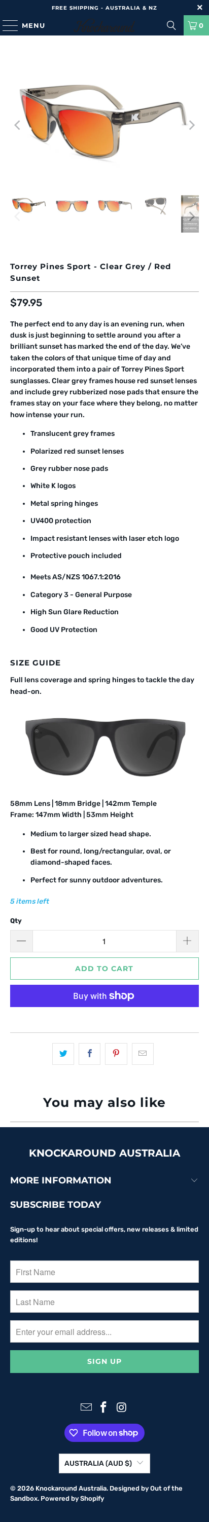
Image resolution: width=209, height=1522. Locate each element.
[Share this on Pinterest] (116, 1053)
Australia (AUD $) (98, 1463)
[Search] (171, 25)
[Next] (191, 124)
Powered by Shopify (72, 1498)
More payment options (104, 1019)
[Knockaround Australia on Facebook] (104, 1408)
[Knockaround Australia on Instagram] (121, 1408)
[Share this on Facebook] (89, 1053)
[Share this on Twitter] (63, 1053)
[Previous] (18, 124)
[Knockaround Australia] (104, 25)
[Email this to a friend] (143, 1053)
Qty (16, 920)
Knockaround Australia (71, 1488)
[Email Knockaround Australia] (86, 1408)
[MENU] (5, 25)
